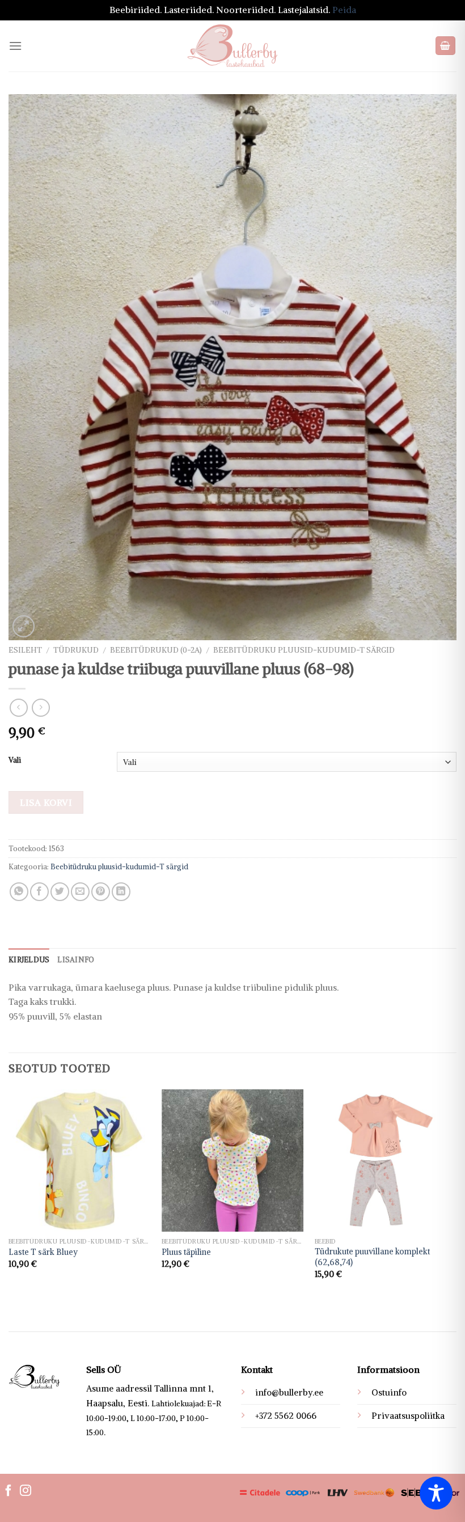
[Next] (455, 1194)
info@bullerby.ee (289, 1392)
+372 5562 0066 (285, 1415)
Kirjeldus (29, 959)
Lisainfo (75, 959)
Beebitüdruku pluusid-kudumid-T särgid (304, 650)
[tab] (29, 959)
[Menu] (15, 46)
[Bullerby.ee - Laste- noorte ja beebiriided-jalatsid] (232, 45)
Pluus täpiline (186, 1252)
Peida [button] (344, 9)
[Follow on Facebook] (8, 1491)
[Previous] (9, 1194)
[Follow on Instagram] (25, 1491)
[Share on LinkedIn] (121, 891)
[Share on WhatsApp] (19, 891)
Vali (15, 760)
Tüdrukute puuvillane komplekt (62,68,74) (372, 1256)
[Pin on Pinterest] (100, 891)
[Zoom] (23, 626)
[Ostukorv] (446, 45)
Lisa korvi (46, 802)
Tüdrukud (76, 650)
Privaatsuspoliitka (408, 1415)
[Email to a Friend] (80, 891)
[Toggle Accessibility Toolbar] (436, 1493)
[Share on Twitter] (59, 891)
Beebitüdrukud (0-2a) (156, 650)
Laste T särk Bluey (43, 1252)
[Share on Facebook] (39, 891)
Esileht (25, 650)
